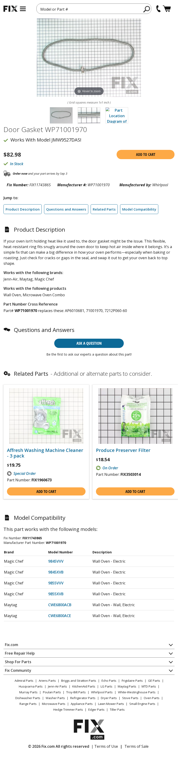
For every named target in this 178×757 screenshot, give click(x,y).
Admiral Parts (24, 680)
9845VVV (56, 561)
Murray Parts (28, 692)
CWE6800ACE (59, 615)
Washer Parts (55, 698)
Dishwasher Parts (27, 698)
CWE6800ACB (59, 604)
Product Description (23, 209)
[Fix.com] (10, 9)
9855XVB (56, 593)
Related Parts (104, 209)
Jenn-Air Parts (57, 686)
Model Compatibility (139, 209)
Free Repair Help (20, 653)
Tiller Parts (117, 709)
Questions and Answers (66, 209)
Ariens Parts (47, 680)
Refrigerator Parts (82, 698)
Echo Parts (109, 680)
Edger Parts (96, 709)
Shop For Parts (18, 661)
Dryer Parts (109, 698)
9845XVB (56, 572)
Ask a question (89, 343)
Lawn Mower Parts (111, 704)
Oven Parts (151, 698)
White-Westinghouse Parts (137, 692)
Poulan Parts (52, 692)
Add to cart (145, 154)
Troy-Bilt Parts (76, 692)
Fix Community (18, 670)
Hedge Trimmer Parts (68, 709)
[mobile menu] (23, 9)
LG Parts (106, 686)
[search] (147, 9)
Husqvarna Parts (31, 686)
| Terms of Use (104, 746)
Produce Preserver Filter (123, 450)
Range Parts (28, 704)
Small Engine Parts (142, 704)
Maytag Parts (127, 686)
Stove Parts (130, 698)
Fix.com (11, 644)
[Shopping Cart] (167, 8)
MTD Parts (149, 686)
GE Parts (154, 680)
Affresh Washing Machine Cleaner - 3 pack (45, 453)
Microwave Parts (53, 704)
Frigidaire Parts (132, 680)
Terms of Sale (136, 746)
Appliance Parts (82, 704)
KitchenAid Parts (83, 686)
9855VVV (56, 583)
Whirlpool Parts (102, 692)
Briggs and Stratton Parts (78, 680)
